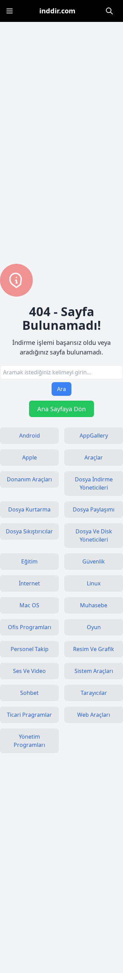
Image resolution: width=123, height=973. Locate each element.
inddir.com (57, 10)
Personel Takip (30, 649)
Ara (61, 389)
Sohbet (29, 693)
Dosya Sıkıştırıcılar (29, 531)
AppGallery (94, 435)
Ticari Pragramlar (29, 714)
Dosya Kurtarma (29, 509)
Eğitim (29, 561)
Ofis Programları (29, 627)
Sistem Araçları (93, 671)
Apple (29, 457)
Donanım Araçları (29, 479)
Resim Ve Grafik (93, 649)
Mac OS (29, 605)
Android (29, 435)
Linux (93, 583)
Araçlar (93, 457)
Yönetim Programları (29, 741)
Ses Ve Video (29, 671)
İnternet (29, 583)
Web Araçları (93, 714)
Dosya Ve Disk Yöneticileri (94, 535)
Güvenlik (93, 561)
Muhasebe (93, 605)
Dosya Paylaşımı (93, 509)
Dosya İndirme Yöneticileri (94, 483)
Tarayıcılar (94, 693)
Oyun (94, 627)
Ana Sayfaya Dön (61, 409)
